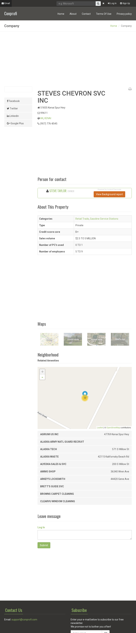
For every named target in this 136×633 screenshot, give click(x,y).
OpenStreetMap (113, 427)
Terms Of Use (103, 13)
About (73, 13)
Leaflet (100, 427)
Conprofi (10, 13)
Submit (44, 545)
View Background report (109, 194)
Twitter (13, 108)
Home (61, 13)
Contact (86, 13)
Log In (113, 3)
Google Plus (17, 123)
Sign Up (126, 3)
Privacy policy (124, 13)
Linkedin (14, 116)
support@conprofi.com (24, 619)
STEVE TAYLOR (57, 190)
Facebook (14, 101)
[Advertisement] (68, 59)
